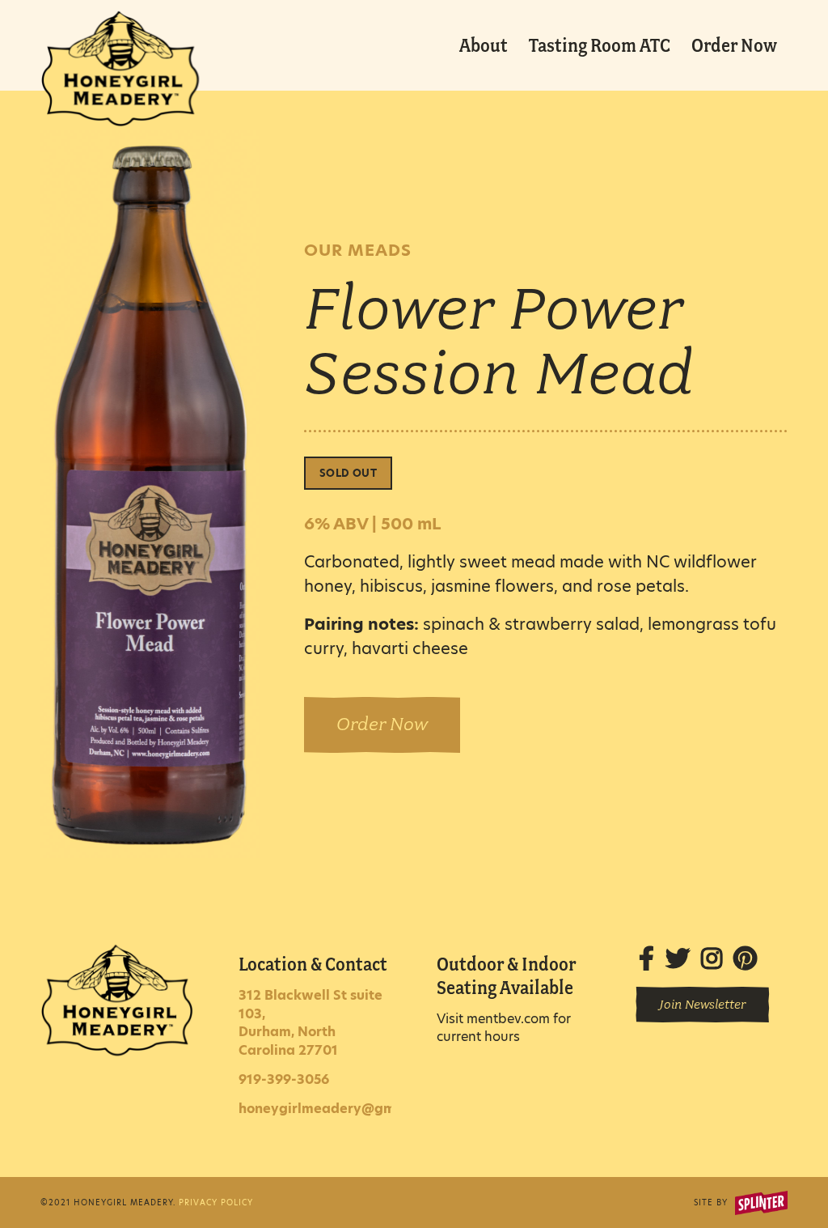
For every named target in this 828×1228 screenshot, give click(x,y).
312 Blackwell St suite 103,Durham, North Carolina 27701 (310, 1022)
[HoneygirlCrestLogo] (120, 56)
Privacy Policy (216, 1202)
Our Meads (358, 250)
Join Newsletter (702, 1004)
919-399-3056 (284, 1079)
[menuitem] (483, 45)
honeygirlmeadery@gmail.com (341, 1108)
